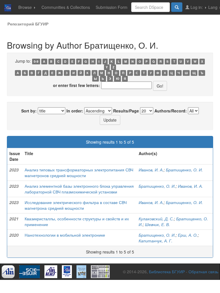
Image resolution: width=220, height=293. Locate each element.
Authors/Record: (170, 111)
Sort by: (29, 111)
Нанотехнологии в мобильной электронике (65, 235)
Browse (25, 7)
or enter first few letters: (76, 85)
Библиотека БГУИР (167, 271)
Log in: (196, 7)
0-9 (36, 61)
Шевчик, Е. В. (157, 224)
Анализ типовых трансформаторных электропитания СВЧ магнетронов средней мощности (79, 172)
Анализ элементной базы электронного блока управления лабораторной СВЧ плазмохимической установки (79, 189)
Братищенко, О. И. (184, 170)
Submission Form (111, 7)
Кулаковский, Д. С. (156, 218)
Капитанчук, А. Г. (155, 240)
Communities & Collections (66, 7)
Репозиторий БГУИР (27, 24)
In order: (74, 111)
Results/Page (126, 111)
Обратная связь (203, 271)
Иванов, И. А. (151, 170)
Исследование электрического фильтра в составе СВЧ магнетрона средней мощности (76, 205)
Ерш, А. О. (188, 235)
